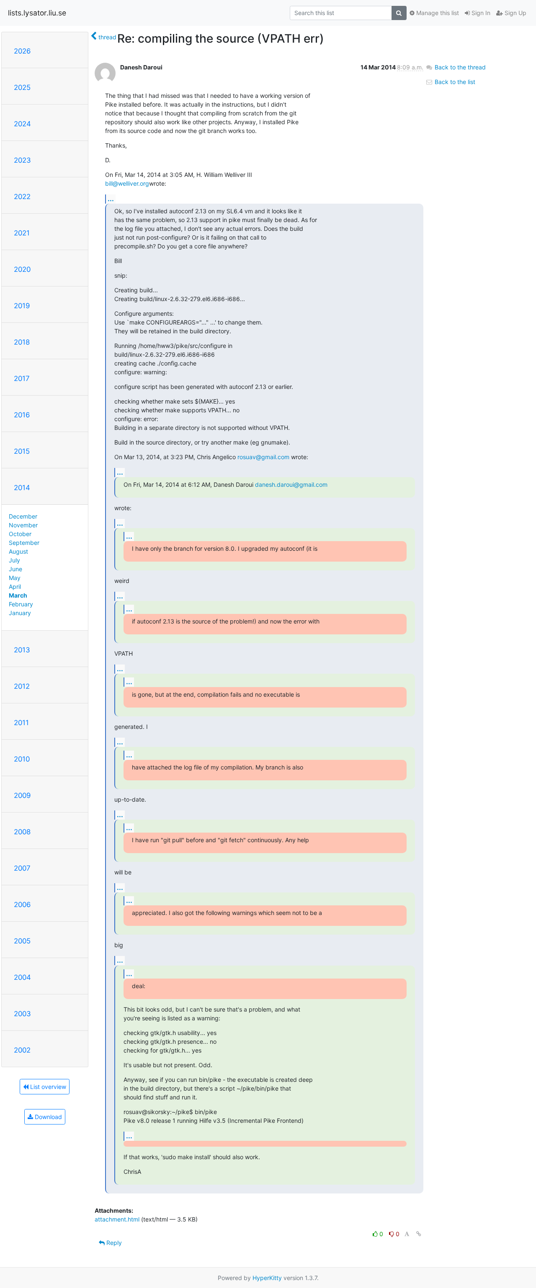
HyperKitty (267, 1277)
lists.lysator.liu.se (37, 12)
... (111, 198)
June (15, 568)
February (21, 604)
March (18, 595)
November (23, 525)
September (24, 542)
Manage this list (437, 12)
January (20, 612)
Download (47, 1116)
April (15, 586)
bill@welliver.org (127, 183)
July (14, 560)
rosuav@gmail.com (263, 456)
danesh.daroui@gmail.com (291, 484)
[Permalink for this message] (418, 1234)
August (18, 551)
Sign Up (514, 12)
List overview (47, 1086)
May (15, 577)
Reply (113, 1242)
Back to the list (454, 81)
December (23, 516)
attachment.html (117, 1219)
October (20, 533)
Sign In (480, 12)
